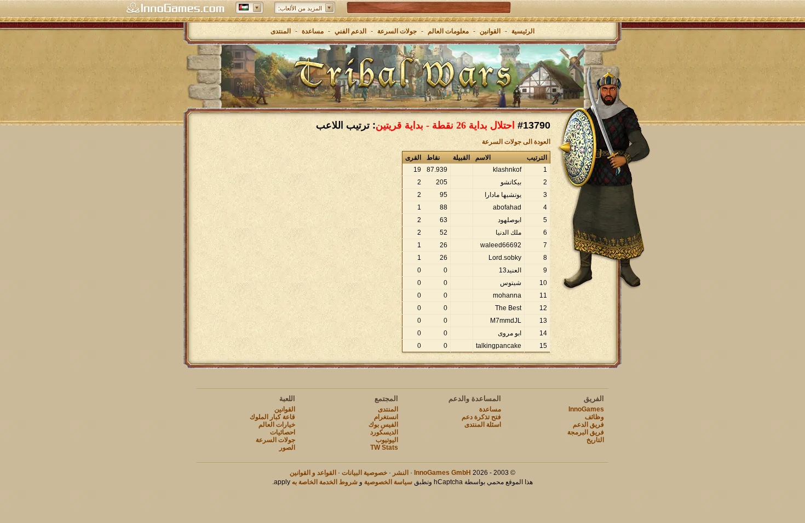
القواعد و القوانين (313, 472)
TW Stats (384, 447)
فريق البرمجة (585, 432)
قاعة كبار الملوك (272, 417)
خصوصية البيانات (364, 472)
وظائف (594, 417)
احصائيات (282, 432)
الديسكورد (384, 432)
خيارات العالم (276, 424)
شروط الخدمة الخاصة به (325, 482)
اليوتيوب (387, 440)
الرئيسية (522, 31)
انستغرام (386, 417)
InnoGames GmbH (442, 472)
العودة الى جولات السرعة (516, 142)
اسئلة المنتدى (482, 424)
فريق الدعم (588, 424)
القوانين (490, 31)
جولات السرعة (397, 31)
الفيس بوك (383, 424)
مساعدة (313, 31)
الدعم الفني (349, 31)
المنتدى (281, 31)
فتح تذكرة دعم (481, 417)
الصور (287, 447)
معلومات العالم (448, 31)
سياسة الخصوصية (388, 482)
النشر (401, 472)
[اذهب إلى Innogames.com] (175, 8)
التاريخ (595, 440)
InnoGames (586, 409)
